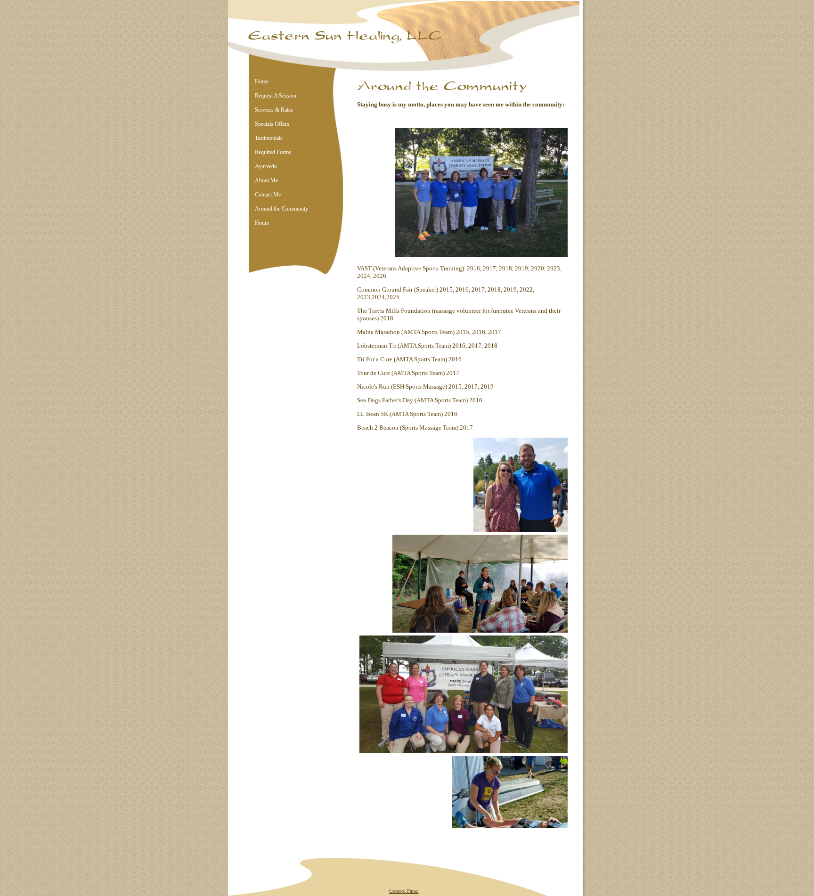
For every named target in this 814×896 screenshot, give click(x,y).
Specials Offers (272, 124)
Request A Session (275, 95)
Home (262, 81)
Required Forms (273, 152)
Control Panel (404, 891)
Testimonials (269, 138)
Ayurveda (266, 166)
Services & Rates (274, 109)
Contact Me (268, 194)
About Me (266, 180)
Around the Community (281, 208)
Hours (262, 223)
